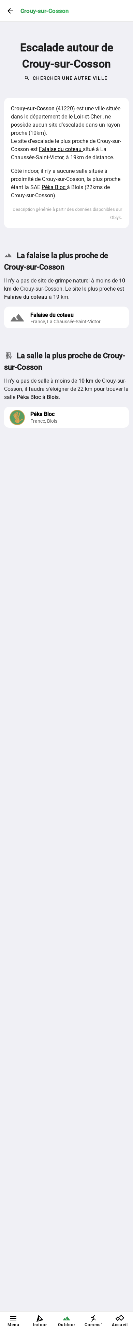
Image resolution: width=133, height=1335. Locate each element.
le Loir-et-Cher (86, 116)
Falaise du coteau (61, 149)
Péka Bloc (54, 187)
